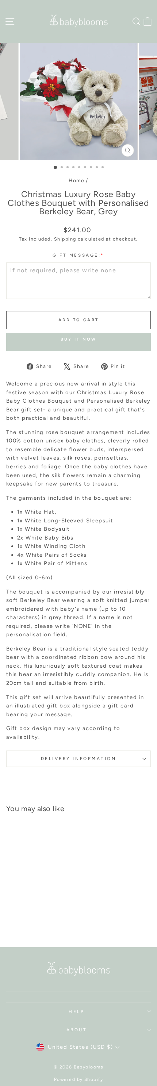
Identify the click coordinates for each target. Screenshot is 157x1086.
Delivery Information (78, 758)
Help (76, 1011)
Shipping (65, 239)
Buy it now (79, 339)
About (76, 1029)
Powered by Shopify (78, 1079)
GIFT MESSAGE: (78, 255)
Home (76, 180)
